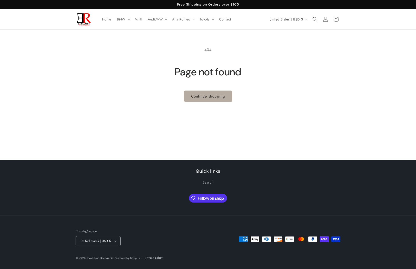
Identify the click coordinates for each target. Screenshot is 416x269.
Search (208, 182)
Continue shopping (208, 96)
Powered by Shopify (127, 258)
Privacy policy (154, 258)
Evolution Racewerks (100, 258)
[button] (123, 19)
